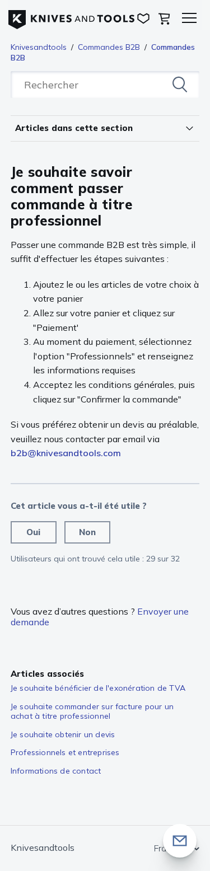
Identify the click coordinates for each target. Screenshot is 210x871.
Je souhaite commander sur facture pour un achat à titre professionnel (92, 711)
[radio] (34, 532)
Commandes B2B (109, 47)
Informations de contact (56, 771)
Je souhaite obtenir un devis (63, 734)
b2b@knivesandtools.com (66, 452)
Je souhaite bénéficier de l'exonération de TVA (98, 688)
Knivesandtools (39, 47)
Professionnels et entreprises (65, 752)
